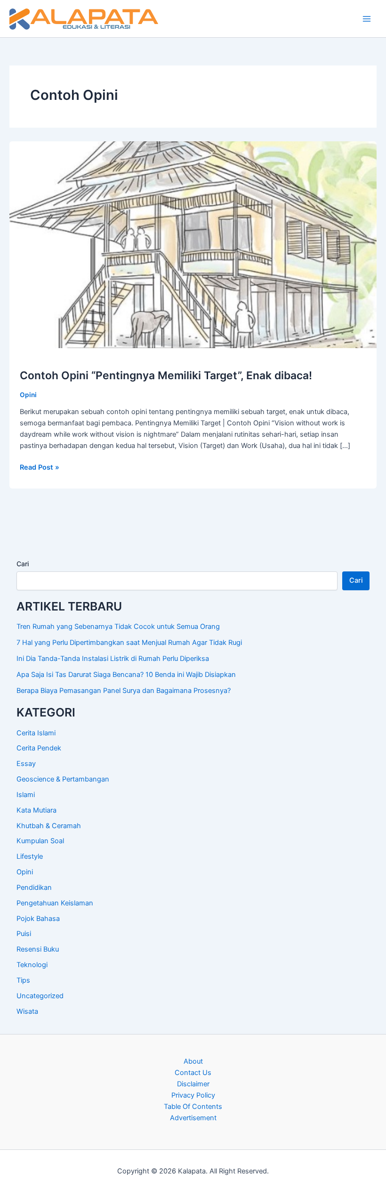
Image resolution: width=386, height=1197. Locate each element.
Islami (25, 794)
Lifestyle (29, 856)
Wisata (27, 1011)
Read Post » (39, 468)
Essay (26, 763)
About (193, 1061)
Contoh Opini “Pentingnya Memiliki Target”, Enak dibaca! (166, 375)
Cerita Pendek (38, 748)
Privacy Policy (193, 1095)
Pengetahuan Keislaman (54, 903)
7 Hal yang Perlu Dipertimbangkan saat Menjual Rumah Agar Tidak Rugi (129, 642)
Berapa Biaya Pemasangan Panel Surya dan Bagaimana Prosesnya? (123, 690)
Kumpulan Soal (40, 841)
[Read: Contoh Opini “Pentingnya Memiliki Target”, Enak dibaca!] (193, 244)
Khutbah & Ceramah (48, 826)
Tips (23, 980)
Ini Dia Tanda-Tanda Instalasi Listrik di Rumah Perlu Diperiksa (112, 658)
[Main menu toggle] (367, 19)
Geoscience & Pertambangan (62, 779)
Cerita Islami (36, 733)
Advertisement (193, 1118)
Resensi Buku (37, 949)
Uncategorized (40, 996)
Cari (22, 564)
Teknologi (32, 965)
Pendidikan (34, 887)
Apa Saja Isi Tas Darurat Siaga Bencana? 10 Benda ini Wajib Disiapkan (127, 674)
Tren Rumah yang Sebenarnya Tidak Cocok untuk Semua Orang (118, 626)
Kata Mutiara (36, 810)
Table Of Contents (193, 1106)
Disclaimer (193, 1084)
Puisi (23, 933)
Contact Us (193, 1072)
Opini (28, 395)
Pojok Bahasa (38, 918)
